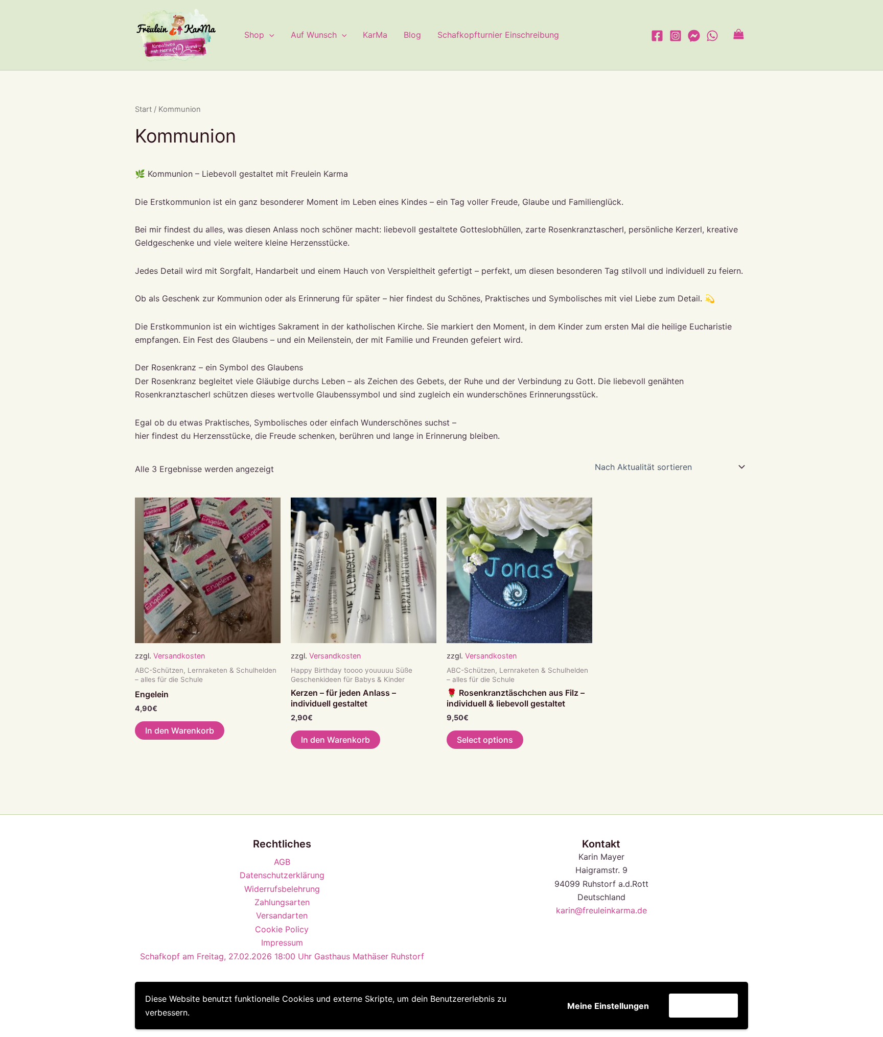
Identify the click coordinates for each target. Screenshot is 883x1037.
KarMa (375, 35)
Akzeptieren (703, 1005)
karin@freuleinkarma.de (601, 910)
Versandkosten (179, 655)
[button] (269, 34)
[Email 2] (694, 36)
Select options (485, 740)
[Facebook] (657, 36)
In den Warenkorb (179, 730)
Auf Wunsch (314, 35)
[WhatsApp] (712, 36)
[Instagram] (675, 36)
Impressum (282, 942)
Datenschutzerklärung (282, 875)
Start (143, 109)
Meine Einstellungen (608, 1006)
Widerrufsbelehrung (282, 889)
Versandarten (282, 915)
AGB (282, 862)
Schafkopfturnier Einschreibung (498, 35)
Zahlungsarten (282, 902)
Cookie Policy (282, 929)
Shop (254, 35)
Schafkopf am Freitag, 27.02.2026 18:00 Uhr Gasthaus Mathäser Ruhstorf (282, 956)
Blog (412, 35)
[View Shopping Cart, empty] (738, 35)
